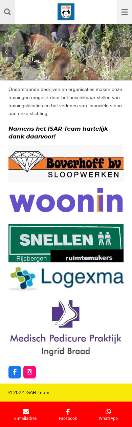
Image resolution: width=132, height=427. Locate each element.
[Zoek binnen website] (7, 12)
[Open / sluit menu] (124, 12)
